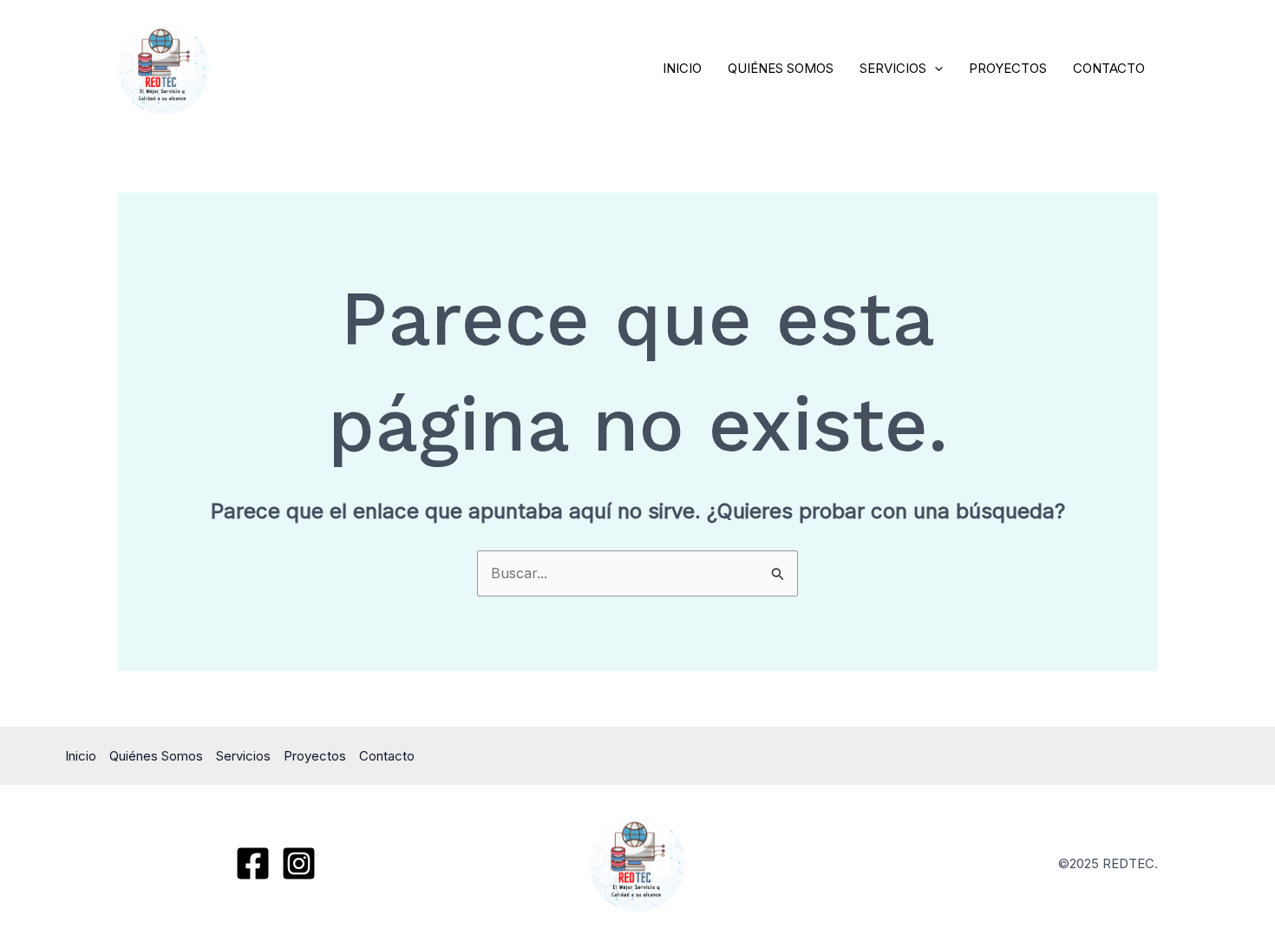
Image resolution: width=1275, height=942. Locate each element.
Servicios (893, 68)
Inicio (682, 68)
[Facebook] (253, 863)
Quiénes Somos (781, 68)
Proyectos (1008, 68)
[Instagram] (299, 863)
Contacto (1109, 68)
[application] (934, 68)
